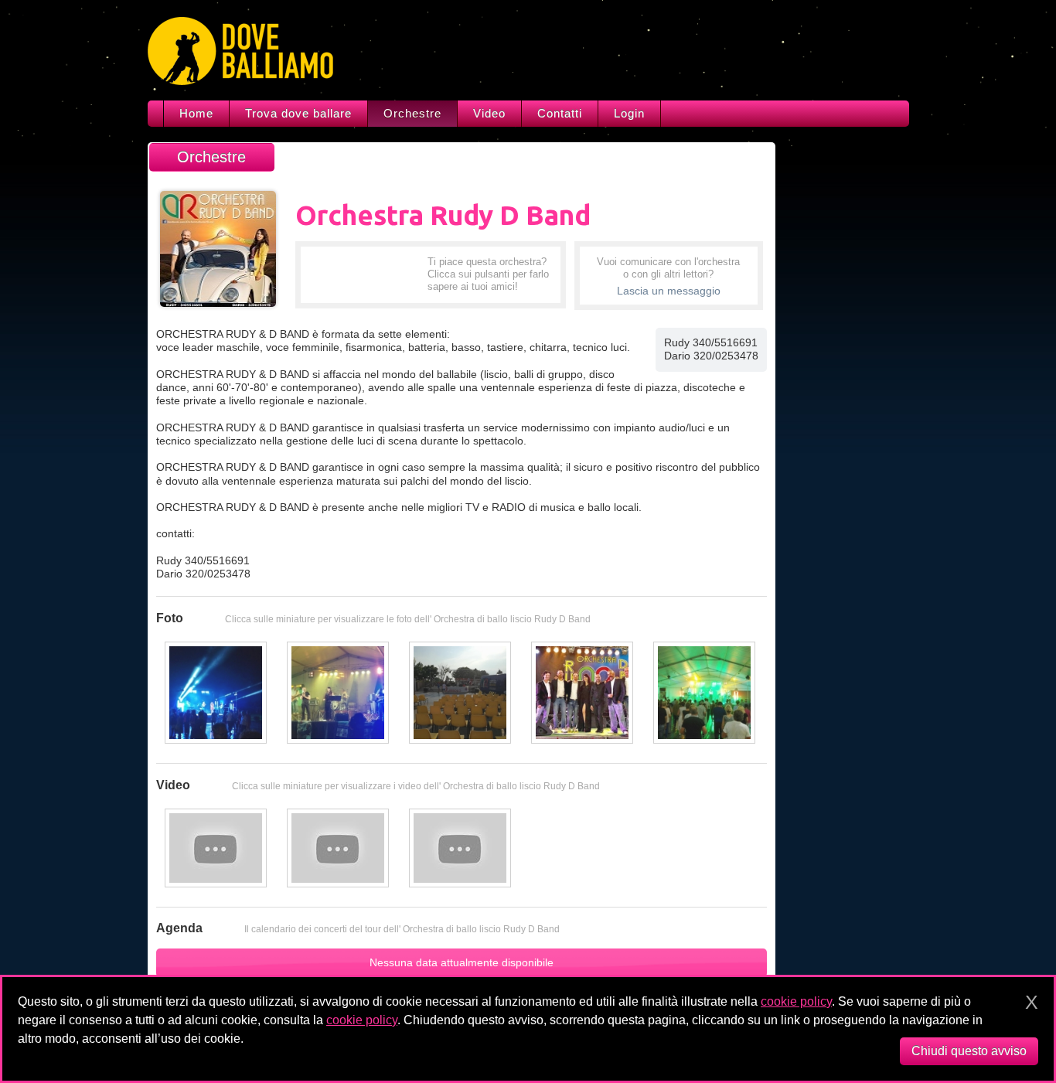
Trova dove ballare (298, 113)
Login (629, 113)
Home (196, 113)
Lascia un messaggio (668, 290)
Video (489, 113)
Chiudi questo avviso (969, 1050)
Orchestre (412, 113)
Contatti (559, 113)
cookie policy (796, 1001)
